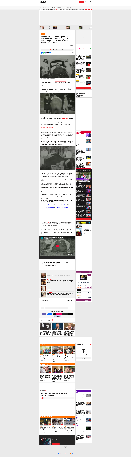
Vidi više (83, 358)
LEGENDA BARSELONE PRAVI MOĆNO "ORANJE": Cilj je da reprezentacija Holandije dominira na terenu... (44, 9)
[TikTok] (86, 49)
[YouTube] (84, 49)
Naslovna (42, 31)
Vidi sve (83, 218)
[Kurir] (43, 2)
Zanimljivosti (51, 31)
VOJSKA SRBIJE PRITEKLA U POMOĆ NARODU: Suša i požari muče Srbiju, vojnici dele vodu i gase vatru (76, 9)
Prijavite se (56, 443)
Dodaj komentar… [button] (47, 397)
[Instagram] (79, 49)
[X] (81, 49)
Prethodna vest (45, 300)
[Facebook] (77, 49)
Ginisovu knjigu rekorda (60, 80)
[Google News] (90, 49)
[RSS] (88, 49)
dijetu (49, 222)
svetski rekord (65, 118)
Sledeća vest (69, 300)
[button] (71, 45)
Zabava (46, 31)
